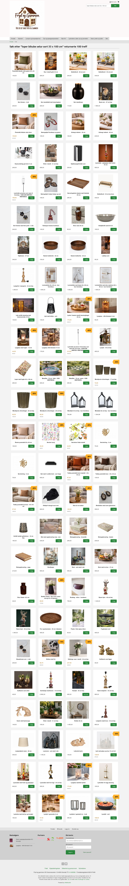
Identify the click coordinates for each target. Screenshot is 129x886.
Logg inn (67, 829)
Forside (13, 38)
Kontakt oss (75, 829)
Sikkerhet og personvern (69, 868)
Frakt (46, 868)
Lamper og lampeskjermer (33, 38)
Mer (107, 38)
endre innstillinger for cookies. (82, 879)
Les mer (70, 879)
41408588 (72, 872)
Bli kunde (59, 829)
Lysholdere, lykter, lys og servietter (78, 38)
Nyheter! (20, 38)
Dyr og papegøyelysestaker (51, 38)
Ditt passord (69, 844)
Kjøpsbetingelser (54, 868)
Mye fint (63, 38)
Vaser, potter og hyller (97, 38)
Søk (115, 6)
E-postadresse (70, 838)
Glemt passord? (87, 852)
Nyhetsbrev (82, 868)
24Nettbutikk (67, 882)
